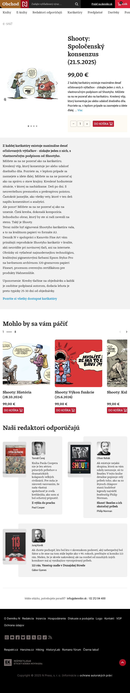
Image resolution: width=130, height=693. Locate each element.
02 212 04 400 (97, 598)
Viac (80, 110)
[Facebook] (17, 637)
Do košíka (101, 124)
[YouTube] (12, 637)
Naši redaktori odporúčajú (41, 427)
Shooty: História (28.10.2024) (17, 394)
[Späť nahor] (122, 662)
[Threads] (28, 637)
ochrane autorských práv (96, 675)
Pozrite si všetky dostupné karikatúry (30, 298)
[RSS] (50, 637)
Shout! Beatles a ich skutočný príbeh (109, 504)
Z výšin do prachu (43, 503)
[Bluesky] (23, 637)
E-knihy (21, 12)
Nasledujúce (56, 83)
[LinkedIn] (39, 637)
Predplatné (95, 12)
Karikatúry (75, 12)
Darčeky (113, 12)
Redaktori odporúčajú (47, 12)
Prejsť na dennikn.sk (102, 4)
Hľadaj (77, 4)
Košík (124, 4)
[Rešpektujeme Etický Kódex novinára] (23, 662)
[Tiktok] (44, 637)
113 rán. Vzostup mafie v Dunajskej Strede (58, 565)
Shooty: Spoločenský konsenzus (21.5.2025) (28, 126)
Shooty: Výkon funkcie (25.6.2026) (74, 394)
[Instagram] (6, 637)
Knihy (7, 12)
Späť (9, 24)
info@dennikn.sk (77, 598)
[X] (34, 637)
